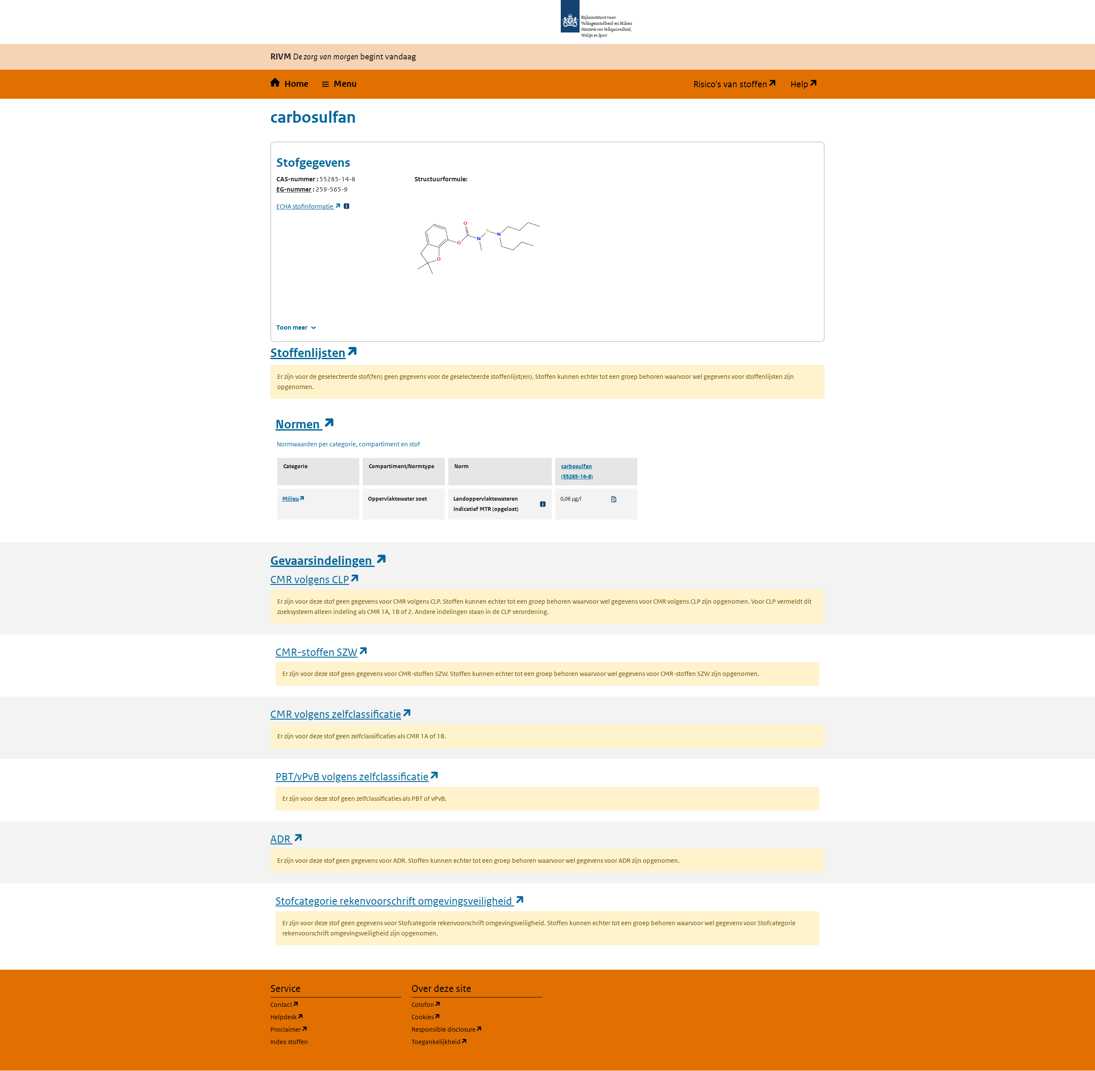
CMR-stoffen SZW (322, 652)
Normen (305, 424)
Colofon (467, 1004)
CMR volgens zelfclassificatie (341, 714)
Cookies (466, 1016)
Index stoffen (289, 1042)
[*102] (543, 504)
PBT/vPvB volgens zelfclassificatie (357, 776)
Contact (325, 1004)
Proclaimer (330, 1029)
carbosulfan (576, 466)
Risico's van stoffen (738, 84)
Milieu (293, 498)
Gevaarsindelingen (329, 560)
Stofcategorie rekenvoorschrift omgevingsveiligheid (400, 900)
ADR (287, 838)
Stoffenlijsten (314, 352)
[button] (339, 84)
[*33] (346, 206)
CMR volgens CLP (315, 579)
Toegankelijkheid (476, 1041)
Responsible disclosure (476, 1029)
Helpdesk (327, 1016)
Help (807, 84)
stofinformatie (308, 206)
